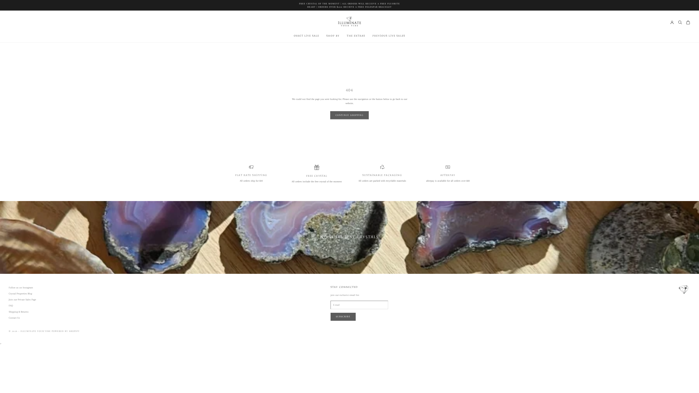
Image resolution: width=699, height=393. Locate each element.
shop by (332, 36)
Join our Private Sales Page (22, 299)
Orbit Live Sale (306, 36)
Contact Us (14, 317)
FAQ (11, 305)
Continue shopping (349, 115)
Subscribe (343, 316)
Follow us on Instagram (21, 287)
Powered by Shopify (66, 331)
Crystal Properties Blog (20, 293)
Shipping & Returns (19, 311)
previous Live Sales (388, 36)
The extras (356, 36)
